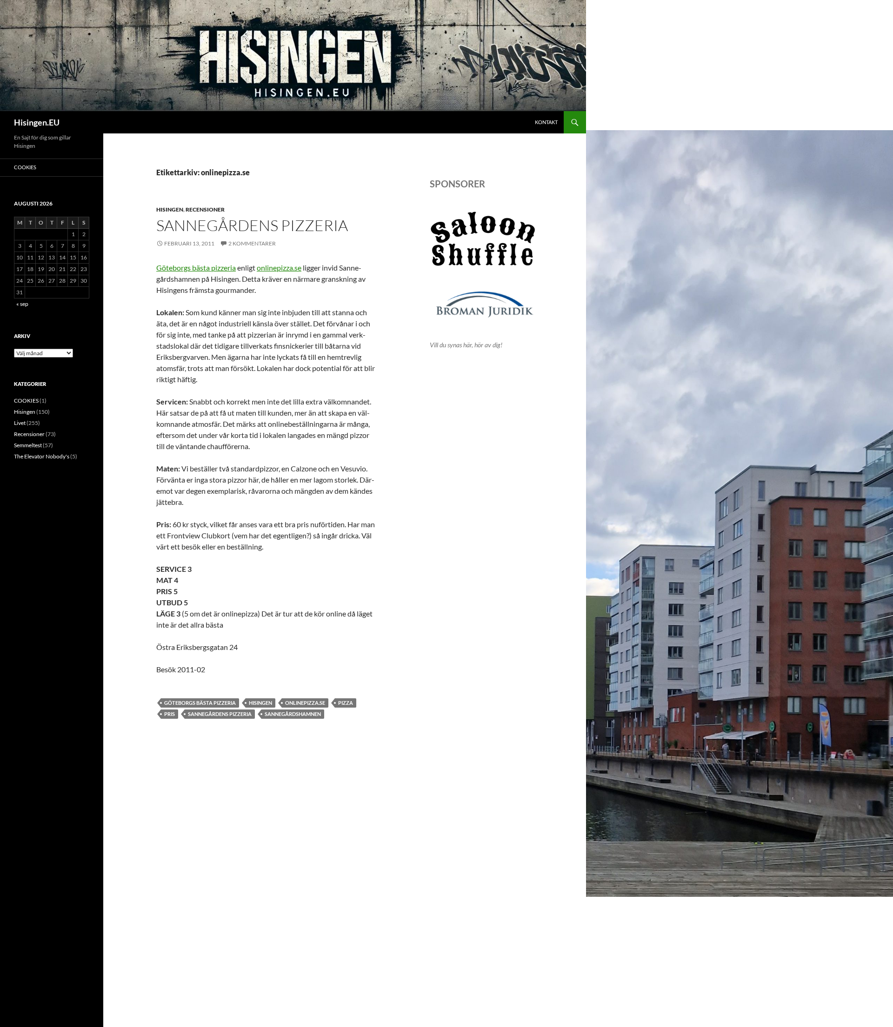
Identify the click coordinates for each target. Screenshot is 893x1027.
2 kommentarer (252, 243)
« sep (22, 303)
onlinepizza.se (279, 267)
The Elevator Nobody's (41, 456)
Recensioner (205, 209)
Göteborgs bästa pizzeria (196, 267)
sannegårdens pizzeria (220, 714)
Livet (20, 422)
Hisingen (169, 209)
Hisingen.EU (37, 122)
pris (169, 714)
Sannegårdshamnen (293, 714)
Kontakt (546, 122)
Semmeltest (28, 445)
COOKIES (25, 167)
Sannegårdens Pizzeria (252, 225)
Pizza (345, 703)
